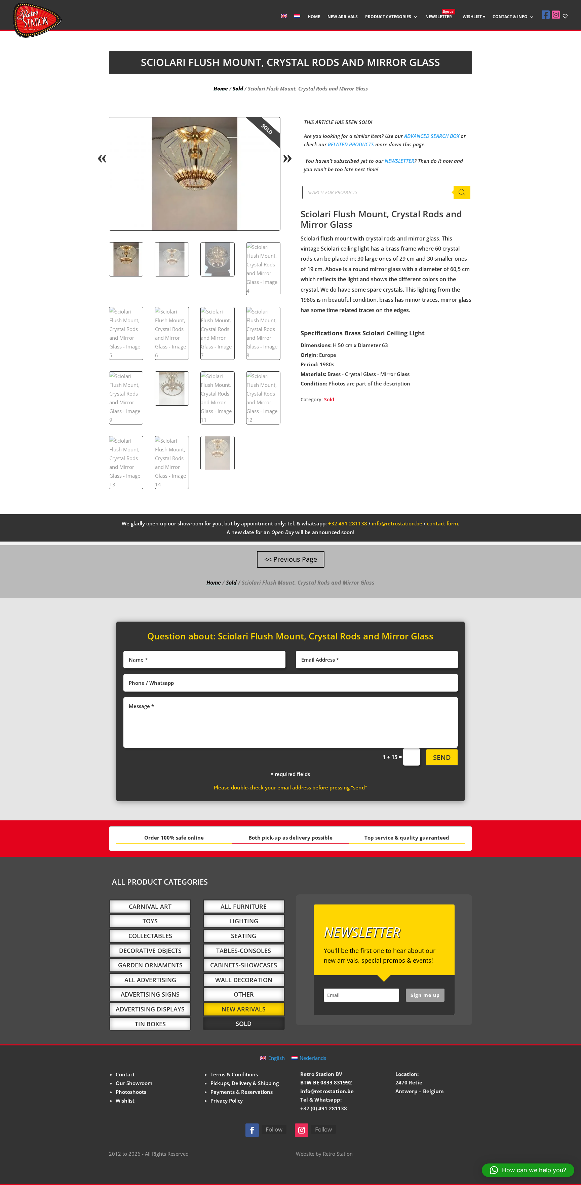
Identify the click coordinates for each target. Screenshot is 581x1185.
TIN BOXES (150, 1024)
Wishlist (125, 1100)
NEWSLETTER (440, 17)
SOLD (243, 1024)
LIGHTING (243, 921)
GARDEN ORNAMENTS (150, 965)
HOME (314, 17)
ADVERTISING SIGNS (150, 994)
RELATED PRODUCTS (351, 144)
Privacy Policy (226, 1100)
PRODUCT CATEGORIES (388, 17)
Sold (238, 88)
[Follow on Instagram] (301, 1130)
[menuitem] (284, 21)
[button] (269, 128)
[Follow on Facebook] (252, 1130)
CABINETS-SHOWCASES (243, 965)
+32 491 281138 (347, 523)
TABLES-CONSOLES (243, 951)
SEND (442, 757)
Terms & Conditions (234, 1074)
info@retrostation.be (397, 523)
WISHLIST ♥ (474, 17)
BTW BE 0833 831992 (326, 1082)
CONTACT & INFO (510, 17)
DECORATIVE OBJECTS (150, 951)
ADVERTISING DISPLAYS (150, 1009)
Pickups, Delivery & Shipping (244, 1083)
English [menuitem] (276, 1057)
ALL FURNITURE (244, 906)
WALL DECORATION (243, 980)
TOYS (150, 921)
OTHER (244, 994)
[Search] (462, 192)
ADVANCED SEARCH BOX (431, 136)
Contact (125, 1074)
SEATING (243, 936)
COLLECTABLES (150, 936)
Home (221, 88)
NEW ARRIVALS (342, 17)
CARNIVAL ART (150, 906)
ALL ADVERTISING (150, 980)
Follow (274, 1129)
